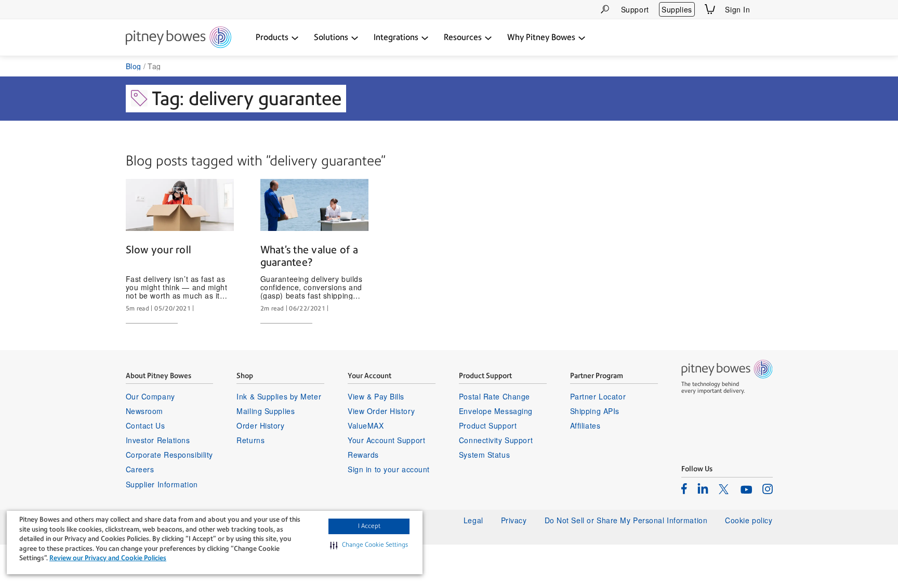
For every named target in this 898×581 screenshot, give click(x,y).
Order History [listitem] (260, 425)
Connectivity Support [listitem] (496, 440)
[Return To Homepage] (178, 37)
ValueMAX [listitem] (366, 425)
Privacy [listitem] (514, 520)
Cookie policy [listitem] (748, 520)
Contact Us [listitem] (145, 425)
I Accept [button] (369, 526)
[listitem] (684, 488)
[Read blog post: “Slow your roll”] (180, 205)
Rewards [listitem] (363, 454)
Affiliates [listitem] (585, 425)
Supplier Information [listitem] (162, 484)
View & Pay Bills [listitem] (376, 396)
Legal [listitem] (473, 520)
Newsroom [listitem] (144, 411)
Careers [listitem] (140, 469)
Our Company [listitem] (150, 396)
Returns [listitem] (250, 440)
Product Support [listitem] (488, 425)
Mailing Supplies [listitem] (265, 411)
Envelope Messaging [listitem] (496, 411)
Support (635, 9)
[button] (369, 545)
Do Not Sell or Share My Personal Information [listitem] (626, 520)
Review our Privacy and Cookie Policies (107, 558)
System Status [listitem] (484, 454)
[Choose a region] (766, 9)
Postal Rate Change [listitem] (494, 396)
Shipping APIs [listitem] (594, 411)
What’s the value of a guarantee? (309, 255)
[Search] (605, 9)
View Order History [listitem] (381, 411)
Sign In (737, 9)
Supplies (677, 9)
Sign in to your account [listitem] (389, 469)
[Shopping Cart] (710, 9)
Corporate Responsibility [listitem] (169, 454)
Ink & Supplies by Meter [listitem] (278, 396)
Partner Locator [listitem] (598, 396)
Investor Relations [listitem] (158, 440)
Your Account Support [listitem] (386, 440)
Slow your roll (159, 249)
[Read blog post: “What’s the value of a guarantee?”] (314, 205)
